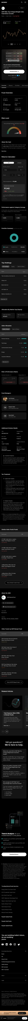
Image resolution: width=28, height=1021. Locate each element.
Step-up (19, 166)
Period (4, 175)
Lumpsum (19, 162)
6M (15, 44)
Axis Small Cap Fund (7, 895)
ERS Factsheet (5, 967)
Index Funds (8, 16)
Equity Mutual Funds (7, 903)
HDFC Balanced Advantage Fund (10, 898)
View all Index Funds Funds (13, 582)
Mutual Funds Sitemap (7, 912)
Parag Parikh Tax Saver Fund (9, 889)
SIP (8, 162)
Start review (21, 1013)
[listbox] (14, 315)
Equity (3, 16)
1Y (17, 44)
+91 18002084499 (9, 603)
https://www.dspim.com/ (10, 606)
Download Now (13, 71)
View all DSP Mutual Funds (13, 682)
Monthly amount (6, 166)
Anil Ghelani (11, 398)
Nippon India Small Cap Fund (9, 901)
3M (11, 44)
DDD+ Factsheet (5, 969)
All (19, 44)
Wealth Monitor (5, 964)
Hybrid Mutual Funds (7, 909)
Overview (4, 85)
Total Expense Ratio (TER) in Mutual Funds (12, 714)
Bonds (3, 953)
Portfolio (17, 85)
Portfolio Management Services (8, 961)
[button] (22, 8)
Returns (11, 85)
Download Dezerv (14, 854)
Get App (24, 1018)
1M (8, 44)
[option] (8, 315)
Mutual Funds (4, 959)
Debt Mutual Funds (6, 906)
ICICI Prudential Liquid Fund (8, 892)
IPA (2, 956)
